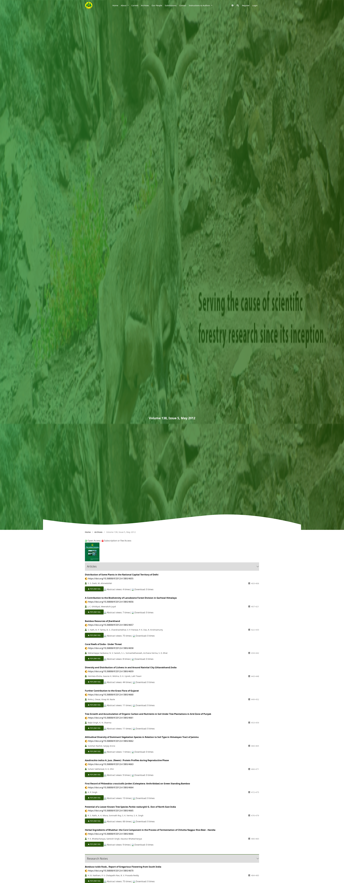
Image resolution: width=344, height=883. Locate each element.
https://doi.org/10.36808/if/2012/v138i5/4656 (110, 601)
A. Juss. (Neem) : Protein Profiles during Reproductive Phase (127, 760)
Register (246, 5)
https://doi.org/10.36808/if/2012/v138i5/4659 (110, 671)
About (124, 5)
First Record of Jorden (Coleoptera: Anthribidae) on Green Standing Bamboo (137, 783)
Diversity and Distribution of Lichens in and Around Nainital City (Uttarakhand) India (131, 667)
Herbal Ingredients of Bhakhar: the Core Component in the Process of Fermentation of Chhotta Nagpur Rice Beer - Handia (150, 829)
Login (254, 5)
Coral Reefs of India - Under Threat (103, 644)
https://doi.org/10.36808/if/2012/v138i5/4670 (110, 870)
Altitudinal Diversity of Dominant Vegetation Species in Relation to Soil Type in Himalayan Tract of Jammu (142, 737)
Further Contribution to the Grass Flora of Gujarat (112, 690)
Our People (157, 5)
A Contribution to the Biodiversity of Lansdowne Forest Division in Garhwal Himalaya (131, 597)
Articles (92, 566)
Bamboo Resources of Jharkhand (102, 621)
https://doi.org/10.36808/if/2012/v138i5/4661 (110, 717)
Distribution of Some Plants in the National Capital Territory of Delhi (121, 574)
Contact (182, 5)
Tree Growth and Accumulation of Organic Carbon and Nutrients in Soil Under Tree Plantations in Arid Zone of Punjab (148, 713)
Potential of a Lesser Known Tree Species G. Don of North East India (130, 806)
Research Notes (97, 858)
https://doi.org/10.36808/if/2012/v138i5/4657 (110, 624)
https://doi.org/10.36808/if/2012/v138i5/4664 (110, 787)
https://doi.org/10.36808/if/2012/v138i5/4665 (110, 810)
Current (134, 5)
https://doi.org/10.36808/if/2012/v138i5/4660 (110, 694)
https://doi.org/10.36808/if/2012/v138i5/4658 (110, 648)
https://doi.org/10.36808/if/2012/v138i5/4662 (110, 740)
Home (115, 5)
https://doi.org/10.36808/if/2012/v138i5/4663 (110, 764)
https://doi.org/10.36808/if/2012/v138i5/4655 (110, 578)
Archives (145, 5)
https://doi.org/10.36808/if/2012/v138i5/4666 (110, 833)
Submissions (170, 5)
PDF (92, 589)
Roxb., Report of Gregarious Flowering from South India (123, 866)
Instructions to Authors (200, 5)
